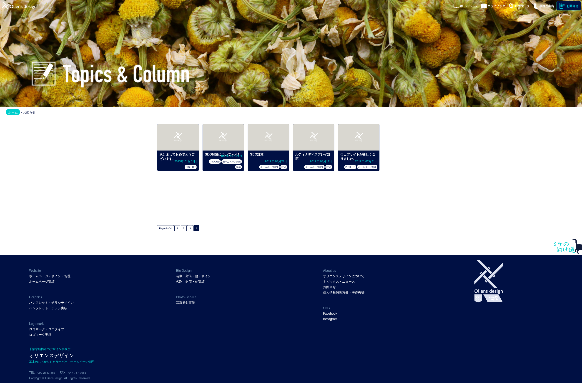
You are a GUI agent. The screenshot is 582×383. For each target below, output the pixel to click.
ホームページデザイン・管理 (49, 275)
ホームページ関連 (232, 161)
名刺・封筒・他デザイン (193, 275)
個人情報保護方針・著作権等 (343, 292)
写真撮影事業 (185, 302)
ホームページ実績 (42, 281)
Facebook (330, 313)
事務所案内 (546, 6)
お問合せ (572, 6)
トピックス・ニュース (339, 281)
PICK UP (191, 167)
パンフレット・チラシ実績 (48, 307)
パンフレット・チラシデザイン (51, 302)
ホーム (13, 112)
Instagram (330, 318)
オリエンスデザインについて (343, 275)
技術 (238, 167)
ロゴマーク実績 (40, 334)
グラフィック (496, 6)
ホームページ (469, 6)
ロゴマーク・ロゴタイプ (46, 328)
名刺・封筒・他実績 (190, 281)
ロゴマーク (522, 6)
